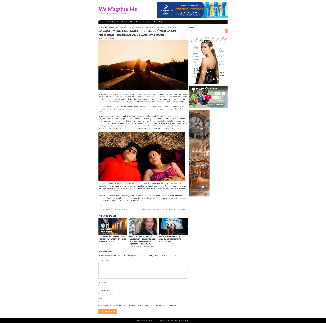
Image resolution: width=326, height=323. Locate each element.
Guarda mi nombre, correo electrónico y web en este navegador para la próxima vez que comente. (138, 305)
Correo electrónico (106, 290)
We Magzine (111, 38)
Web (100, 298)
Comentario (103, 260)
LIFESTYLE (146, 22)
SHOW (124, 22)
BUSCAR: (192, 27)
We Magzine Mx (117, 9)
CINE (117, 22)
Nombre (102, 283)
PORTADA (110, 22)
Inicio (102, 22)
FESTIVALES (101, 205)
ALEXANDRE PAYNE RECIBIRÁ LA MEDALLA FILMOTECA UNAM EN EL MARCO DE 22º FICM (112, 239)
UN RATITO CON (135, 22)
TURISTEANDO (157, 22)
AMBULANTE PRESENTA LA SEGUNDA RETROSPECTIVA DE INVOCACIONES (170, 239)
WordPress (185, 320)
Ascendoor (170, 320)
